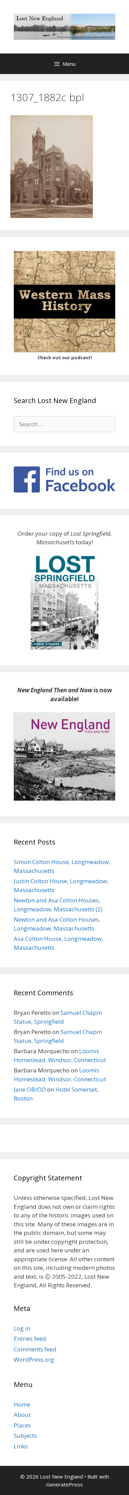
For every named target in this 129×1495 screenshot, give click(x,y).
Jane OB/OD (30, 1089)
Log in (22, 1328)
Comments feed (35, 1349)
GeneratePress (64, 1484)
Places (22, 1425)
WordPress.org (34, 1359)
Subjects (25, 1435)
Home (22, 1404)
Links (21, 1446)
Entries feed (30, 1338)
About (22, 1415)
